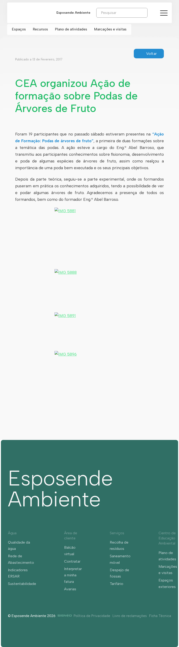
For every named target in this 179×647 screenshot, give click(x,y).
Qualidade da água (19, 545)
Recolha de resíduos (119, 545)
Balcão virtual (70, 550)
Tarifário (116, 583)
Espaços (19, 29)
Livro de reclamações (130, 616)
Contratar (72, 561)
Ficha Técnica (160, 616)
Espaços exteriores (167, 583)
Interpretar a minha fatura (73, 575)
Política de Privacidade (92, 616)
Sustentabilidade (22, 583)
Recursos (40, 29)
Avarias (70, 589)
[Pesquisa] (151, 12)
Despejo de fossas (119, 573)
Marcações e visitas (110, 29)
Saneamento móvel (120, 559)
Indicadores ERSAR (18, 573)
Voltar (151, 53)
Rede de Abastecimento (21, 559)
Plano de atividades (71, 29)
